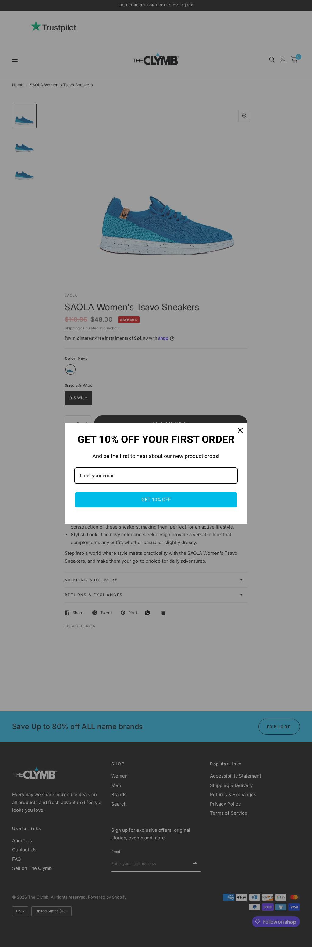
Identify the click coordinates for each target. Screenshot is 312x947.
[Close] (240, 430)
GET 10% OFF (156, 500)
